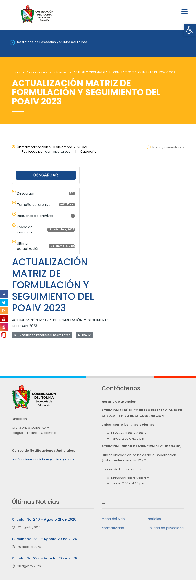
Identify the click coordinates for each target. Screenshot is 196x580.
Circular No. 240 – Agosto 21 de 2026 (44, 519)
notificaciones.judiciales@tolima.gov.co (43, 459)
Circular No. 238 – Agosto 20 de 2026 (44, 558)
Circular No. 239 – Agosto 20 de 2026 (44, 539)
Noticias (154, 519)
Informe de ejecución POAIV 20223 (43, 335)
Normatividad (113, 528)
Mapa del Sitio (113, 519)
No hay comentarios (168, 147)
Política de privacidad (166, 528)
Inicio (16, 72)
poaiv (85, 335)
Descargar (45, 175)
